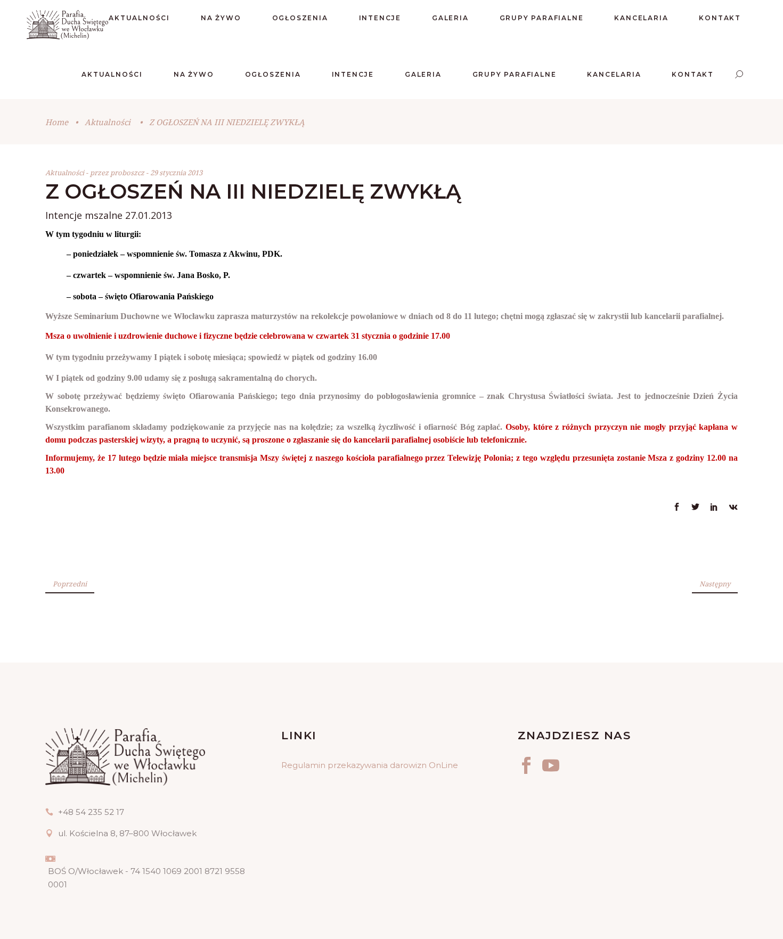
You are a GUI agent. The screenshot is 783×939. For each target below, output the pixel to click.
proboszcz (128, 172)
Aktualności (107, 122)
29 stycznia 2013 (176, 172)
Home (56, 122)
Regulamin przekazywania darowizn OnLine (369, 765)
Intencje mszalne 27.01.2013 (108, 215)
